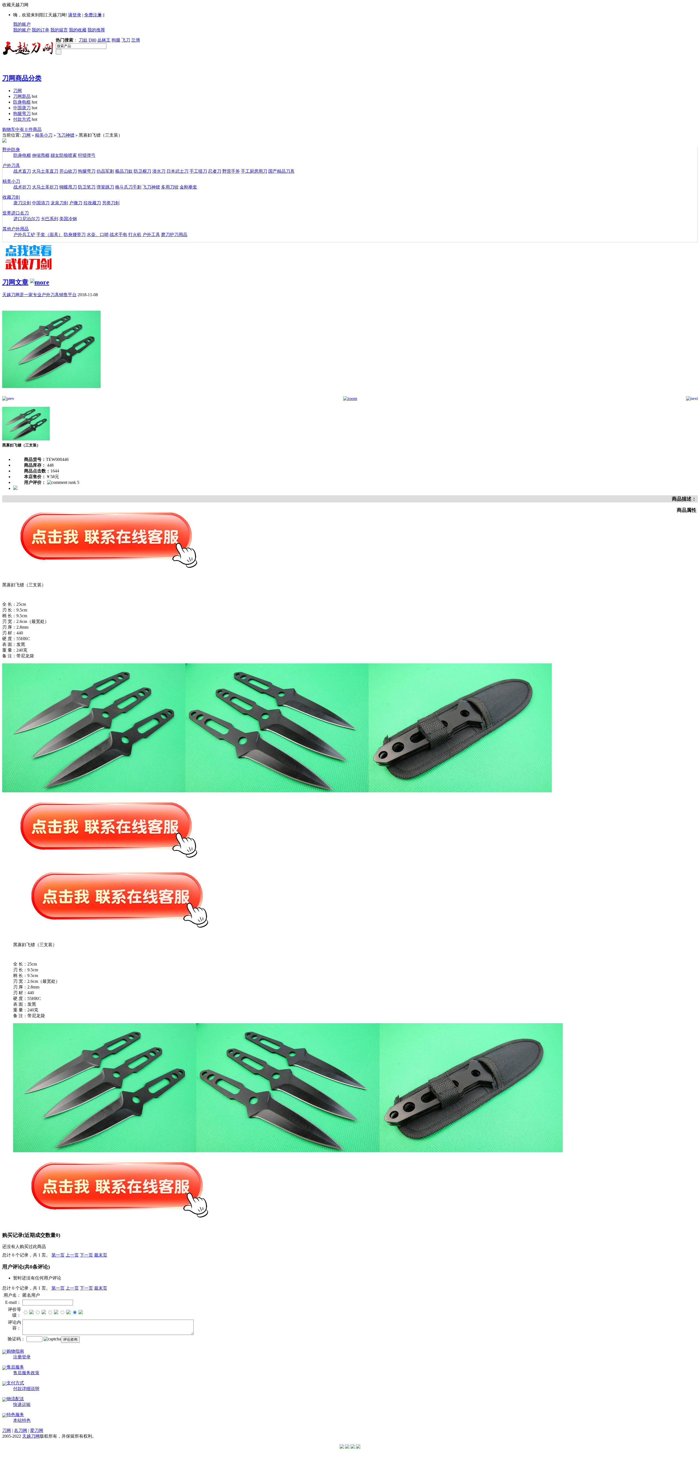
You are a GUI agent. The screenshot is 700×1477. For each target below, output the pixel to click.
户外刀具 (11, 165)
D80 (92, 40)
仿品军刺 (105, 171)
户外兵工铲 (24, 234)
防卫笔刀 (86, 187)
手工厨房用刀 (254, 171)
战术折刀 (22, 187)
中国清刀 (40, 203)
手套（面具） (49, 234)
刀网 (17, 90)
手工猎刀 (198, 171)
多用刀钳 (170, 187)
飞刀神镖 (65, 135)
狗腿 (116, 40)
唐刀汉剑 (22, 203)
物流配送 (15, 1398)
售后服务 (15, 1367)
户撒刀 (75, 203)
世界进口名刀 (15, 213)
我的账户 (22, 24)
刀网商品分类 (22, 78)
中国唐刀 (22, 107)
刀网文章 (15, 282)
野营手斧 (231, 171)
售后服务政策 (26, 1372)
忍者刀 (214, 171)
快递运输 (22, 1404)
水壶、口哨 (98, 234)
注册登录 (22, 1357)
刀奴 (83, 40)
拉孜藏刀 (92, 203)
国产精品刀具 (281, 171)
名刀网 (20, 1430)
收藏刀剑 (11, 197)
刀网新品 (22, 96)
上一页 (72, 1255)
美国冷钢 (68, 218)
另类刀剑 (110, 203)
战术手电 (118, 234)
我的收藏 (77, 30)
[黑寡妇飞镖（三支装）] (51, 394)
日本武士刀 (177, 171)
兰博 (135, 40)
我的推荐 (96, 30)
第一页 (58, 1255)
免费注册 (93, 15)
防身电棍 (22, 102)
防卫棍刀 (142, 171)
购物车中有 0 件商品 (22, 129)
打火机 (134, 234)
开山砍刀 (68, 171)
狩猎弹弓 (86, 155)
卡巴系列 (49, 218)
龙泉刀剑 (59, 203)
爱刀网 (36, 1430)
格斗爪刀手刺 (128, 187)
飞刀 (125, 40)
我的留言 (59, 30)
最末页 (100, 1255)
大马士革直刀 (45, 171)
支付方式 (15, 1383)
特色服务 (15, 1414)
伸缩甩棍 (40, 155)
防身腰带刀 (75, 234)
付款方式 (22, 119)
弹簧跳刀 (105, 187)
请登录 (74, 15)
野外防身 (11, 149)
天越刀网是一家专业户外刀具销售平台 (39, 294)
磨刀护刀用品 (174, 234)
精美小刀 (43, 135)
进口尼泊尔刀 (26, 218)
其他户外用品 (15, 228)
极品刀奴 (124, 171)
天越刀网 (31, 1436)
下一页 (86, 1255)
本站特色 (22, 1420)
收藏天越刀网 (15, 4)
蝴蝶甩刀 (68, 187)
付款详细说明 (26, 1388)
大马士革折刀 (45, 187)
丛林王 (103, 40)
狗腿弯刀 (22, 113)
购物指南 (15, 1351)
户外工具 (151, 234)
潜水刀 (158, 171)
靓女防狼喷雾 (64, 155)
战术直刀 (22, 171)
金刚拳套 (188, 187)
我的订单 (40, 30)
